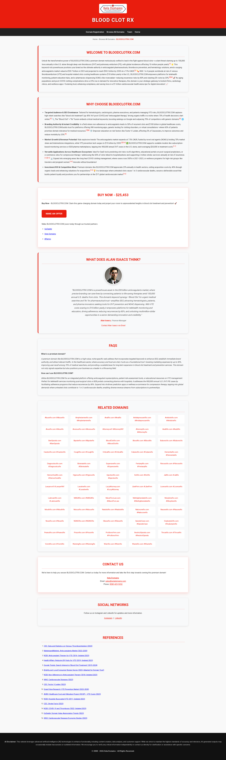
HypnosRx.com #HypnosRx (84, 475)
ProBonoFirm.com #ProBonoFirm (113, 534)
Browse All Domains (115, 32)
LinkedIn (118, 618)
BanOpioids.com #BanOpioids (54, 442)
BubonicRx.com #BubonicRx (171, 441)
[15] (91, 170)
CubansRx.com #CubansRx (142, 452)
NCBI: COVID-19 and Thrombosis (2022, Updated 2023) (65, 708)
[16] (124, 174)
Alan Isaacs (106, 320)
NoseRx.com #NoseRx (55, 521)
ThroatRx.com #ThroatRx (171, 532)
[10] (124, 142)
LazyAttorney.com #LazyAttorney (113, 488)
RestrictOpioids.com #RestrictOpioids (142, 534)
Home (137, 32)
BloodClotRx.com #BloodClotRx (113, 442)
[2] (135, 70)
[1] (170, 64)
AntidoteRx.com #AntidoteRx (171, 419)
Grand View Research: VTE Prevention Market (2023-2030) (66, 689)
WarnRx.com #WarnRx (113, 544)
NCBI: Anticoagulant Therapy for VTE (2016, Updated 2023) (66, 656)
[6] (180, 119)
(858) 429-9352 (116, 584)
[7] (87, 130)
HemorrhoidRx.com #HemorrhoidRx (54, 476)
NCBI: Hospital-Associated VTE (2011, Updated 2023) (64, 699)
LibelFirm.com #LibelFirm (142, 486)
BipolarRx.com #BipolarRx (84, 441)
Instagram (108, 618)
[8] (88, 130)
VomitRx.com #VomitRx (54, 544)
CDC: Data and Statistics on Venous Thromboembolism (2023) (68, 646)
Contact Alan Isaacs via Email (113, 325)
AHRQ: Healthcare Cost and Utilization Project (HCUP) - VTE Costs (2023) (72, 694)
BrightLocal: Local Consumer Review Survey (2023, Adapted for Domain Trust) (74, 670)
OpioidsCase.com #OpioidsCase (142, 522)
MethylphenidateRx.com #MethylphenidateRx (142, 499)
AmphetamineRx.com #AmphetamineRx (83, 419)
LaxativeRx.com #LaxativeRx (84, 488)
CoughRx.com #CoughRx (84, 452)
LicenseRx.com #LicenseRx (171, 486)
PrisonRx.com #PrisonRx (84, 532)
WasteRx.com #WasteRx (142, 544)
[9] (66, 134)
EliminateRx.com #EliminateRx (83, 465)
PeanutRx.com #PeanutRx (54, 532)
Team (129, 32)
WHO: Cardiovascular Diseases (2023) (58, 680)
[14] (71, 161)
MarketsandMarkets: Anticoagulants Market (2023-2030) (65, 651)
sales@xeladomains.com (115, 581)
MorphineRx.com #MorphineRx (171, 499)
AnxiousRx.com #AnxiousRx (84, 429)
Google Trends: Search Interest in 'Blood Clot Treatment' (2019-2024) (70, 665)
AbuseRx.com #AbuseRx (55, 418)
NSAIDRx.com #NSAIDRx (84, 521)
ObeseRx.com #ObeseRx (113, 521)
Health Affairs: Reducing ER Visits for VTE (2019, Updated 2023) (68, 660)
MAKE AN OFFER (54, 213)
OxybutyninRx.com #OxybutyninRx (171, 522)
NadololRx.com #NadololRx (113, 509)
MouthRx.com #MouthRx (55, 509)
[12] (46, 158)
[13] (48, 158)
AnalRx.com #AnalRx (113, 418)
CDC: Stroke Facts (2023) (53, 704)
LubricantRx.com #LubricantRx (54, 499)
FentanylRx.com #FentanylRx (142, 465)
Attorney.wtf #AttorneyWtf (113, 429)
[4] (172, 77)
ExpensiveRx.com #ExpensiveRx (113, 465)
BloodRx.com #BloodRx (142, 441)
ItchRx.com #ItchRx (142, 475)
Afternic (47, 239)
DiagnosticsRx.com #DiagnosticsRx (54, 465)
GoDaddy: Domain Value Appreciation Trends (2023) (64, 713)
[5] (51, 119)
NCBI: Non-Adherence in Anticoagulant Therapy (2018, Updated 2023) (70, 675)
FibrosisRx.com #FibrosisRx (171, 464)
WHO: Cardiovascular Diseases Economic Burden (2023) (65, 718)
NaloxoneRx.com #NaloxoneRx (142, 511)
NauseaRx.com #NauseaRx (171, 509)
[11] (174, 146)
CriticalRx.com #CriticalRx (113, 452)
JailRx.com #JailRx (171, 475)
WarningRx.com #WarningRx (84, 544)
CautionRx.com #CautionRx (55, 452)
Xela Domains (50, 234)
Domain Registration (95, 32)
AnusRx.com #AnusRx (55, 429)
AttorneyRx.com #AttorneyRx (142, 430)
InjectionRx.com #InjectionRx (113, 476)
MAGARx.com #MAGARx (84, 498)
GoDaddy (48, 229)
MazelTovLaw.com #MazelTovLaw (113, 499)
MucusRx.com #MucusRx (84, 509)
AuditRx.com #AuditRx (171, 429)
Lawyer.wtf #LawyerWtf (54, 486)
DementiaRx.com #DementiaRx (171, 453)
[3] (170, 77)
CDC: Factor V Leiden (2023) (55, 684)
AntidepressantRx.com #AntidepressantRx (142, 419)
